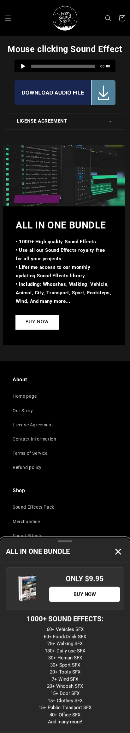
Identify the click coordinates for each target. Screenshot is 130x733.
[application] (65, 66)
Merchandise (26, 521)
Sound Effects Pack (33, 507)
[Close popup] (118, 551)
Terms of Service (30, 453)
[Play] (23, 66)
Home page (25, 396)
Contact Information (34, 439)
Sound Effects (28, 535)
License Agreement (33, 424)
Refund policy (27, 467)
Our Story (23, 410)
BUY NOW (37, 322)
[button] (8, 18)
